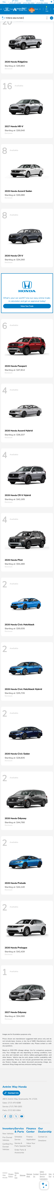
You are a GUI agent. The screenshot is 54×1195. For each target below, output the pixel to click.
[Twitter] (16, 1116)
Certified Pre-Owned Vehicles (7, 1147)
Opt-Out (50, 1175)
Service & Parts (19, 1130)
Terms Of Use (17, 1175)
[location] (51, 2)
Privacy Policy (11, 1175)
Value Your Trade (27, 306)
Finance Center (31, 1130)
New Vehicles (8, 1133)
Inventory (8, 1128)
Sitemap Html (29, 1175)
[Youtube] (21, 1116)
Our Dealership (45, 1130)
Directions (42, 1140)
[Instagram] (10, 1116)
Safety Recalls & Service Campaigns (44, 1175)
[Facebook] (5, 1116)
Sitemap (22, 1175)
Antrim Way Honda (4, 1175)
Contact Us (13, 1093)
